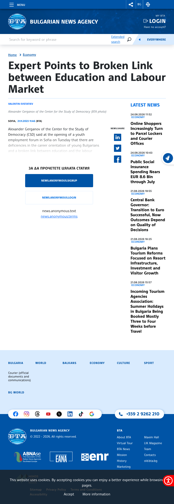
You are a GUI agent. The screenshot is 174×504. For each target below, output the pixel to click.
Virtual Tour (125, 443)
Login (157, 21)
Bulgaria (15, 363)
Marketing (123, 467)
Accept (69, 494)
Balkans (69, 363)
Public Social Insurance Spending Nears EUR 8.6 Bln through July (145, 171)
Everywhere (156, 39)
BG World (16, 392)
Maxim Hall (151, 437)
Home (12, 55)
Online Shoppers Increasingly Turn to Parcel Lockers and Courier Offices (146, 133)
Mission (122, 455)
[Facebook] (16, 414)
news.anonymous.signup (59, 180)
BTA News (123, 449)
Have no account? (155, 27)
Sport (149, 363)
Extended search (117, 39)
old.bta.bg (150, 461)
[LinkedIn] (71, 414)
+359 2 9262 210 (143, 414)
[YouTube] (49, 414)
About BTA (124, 437)
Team (147, 449)
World (40, 363)
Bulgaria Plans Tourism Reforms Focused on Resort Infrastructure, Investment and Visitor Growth (147, 261)
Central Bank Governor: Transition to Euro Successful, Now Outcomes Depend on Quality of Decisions (147, 214)
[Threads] (38, 414)
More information (96, 494)
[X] (60, 414)
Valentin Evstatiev (20, 103)
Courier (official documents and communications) (19, 376)
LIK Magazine (153, 443)
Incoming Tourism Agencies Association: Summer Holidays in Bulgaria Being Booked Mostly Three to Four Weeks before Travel (147, 311)
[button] (131, 4)
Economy (29, 55)
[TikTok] (82, 414)
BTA (119, 430)
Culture (123, 363)
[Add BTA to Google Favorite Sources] (92, 414)
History (121, 461)
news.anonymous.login (59, 197)
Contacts (150, 455)
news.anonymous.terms (59, 216)
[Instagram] (27, 414)
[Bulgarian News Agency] (17, 437)
